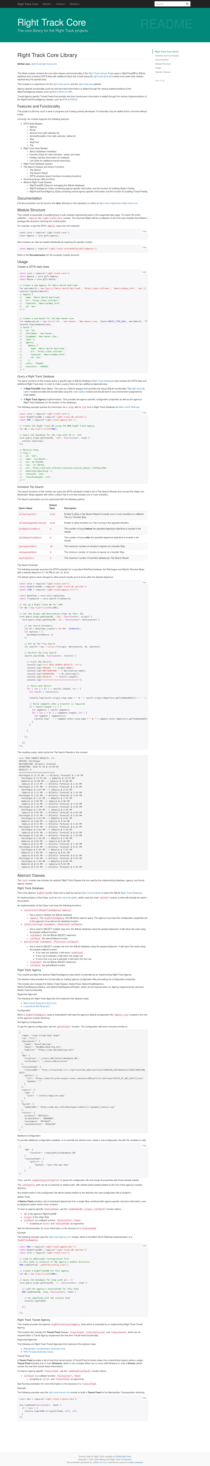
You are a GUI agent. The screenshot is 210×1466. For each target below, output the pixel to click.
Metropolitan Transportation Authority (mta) (44, 1348)
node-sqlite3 (79, 391)
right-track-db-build (102, 76)
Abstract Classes (163, 71)
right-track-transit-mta (59, 1392)
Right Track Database (102, 380)
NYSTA (73, 99)
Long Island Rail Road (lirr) (37, 1006)
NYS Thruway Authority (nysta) (38, 1351)
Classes (60, 3)
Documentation (162, 59)
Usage (158, 67)
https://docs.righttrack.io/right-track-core (118, 203)
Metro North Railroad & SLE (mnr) (40, 1003)
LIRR (69, 91)
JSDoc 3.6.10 (99, 1462)
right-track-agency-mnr (60, 1236)
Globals (46, 3)
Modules (74, 3)
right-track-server (61, 84)
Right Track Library (98, 73)
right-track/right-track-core (44, 63)
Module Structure (162, 63)
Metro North (58, 91)
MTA (65, 99)
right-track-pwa (86, 84)
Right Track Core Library (167, 51)
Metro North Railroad (129, 407)
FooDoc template (135, 1462)
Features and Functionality (167, 55)
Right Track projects (91, 892)
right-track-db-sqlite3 (67, 897)
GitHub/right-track (123, 1456)
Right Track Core (27, 4)
